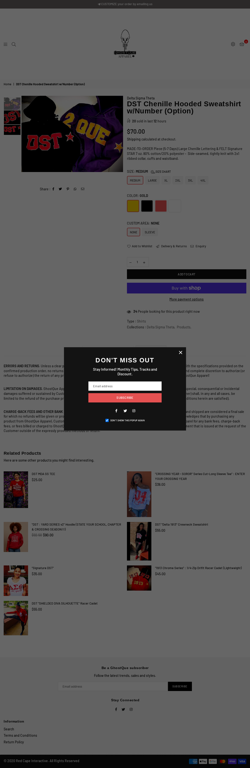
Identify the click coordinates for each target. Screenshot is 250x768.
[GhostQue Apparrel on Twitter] (125, 410)
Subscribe (124, 398)
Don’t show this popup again (127, 420)
